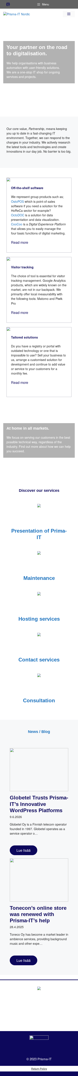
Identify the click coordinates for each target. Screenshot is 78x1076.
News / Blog (39, 731)
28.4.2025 (17, 927)
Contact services (39, 660)
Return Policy (39, 1068)
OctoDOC (17, 215)
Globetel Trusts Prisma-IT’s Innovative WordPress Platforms (39, 804)
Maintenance (39, 578)
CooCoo (16, 224)
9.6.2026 (16, 817)
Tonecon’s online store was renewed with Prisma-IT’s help (38, 914)
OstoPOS (17, 201)
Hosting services (39, 619)
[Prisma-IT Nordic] (16, 14)
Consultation (39, 700)
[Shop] (8, 4)
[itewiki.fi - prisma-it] (39, 1044)
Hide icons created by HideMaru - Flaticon (49, 1073)
